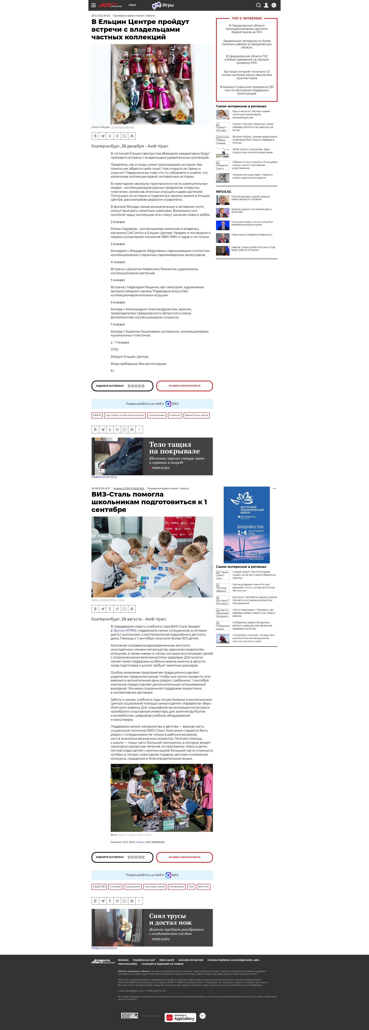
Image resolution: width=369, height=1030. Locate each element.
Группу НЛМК (124, 630)
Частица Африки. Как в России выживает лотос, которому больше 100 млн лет (254, 587)
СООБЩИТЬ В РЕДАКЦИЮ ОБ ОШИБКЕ (163, 964)
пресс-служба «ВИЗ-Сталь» (108, 599)
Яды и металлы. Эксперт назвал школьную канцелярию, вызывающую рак (251, 114)
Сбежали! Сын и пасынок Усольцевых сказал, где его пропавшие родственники (255, 165)
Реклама (123, 960)
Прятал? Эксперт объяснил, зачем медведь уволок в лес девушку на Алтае (253, 127)
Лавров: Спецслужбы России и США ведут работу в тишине (253, 248)
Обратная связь (127, 964)
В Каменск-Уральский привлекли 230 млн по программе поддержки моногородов (247, 90)
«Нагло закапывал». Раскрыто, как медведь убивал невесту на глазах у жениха (254, 612)
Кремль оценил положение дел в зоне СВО (251, 210)
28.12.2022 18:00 (100, 15)
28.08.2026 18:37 (100, 488)
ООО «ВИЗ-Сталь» (133, 842)
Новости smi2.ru (104, 477)
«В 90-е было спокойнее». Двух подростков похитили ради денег (253, 151)
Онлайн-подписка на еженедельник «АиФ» (234, 960)
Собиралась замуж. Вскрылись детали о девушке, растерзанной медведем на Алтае (252, 625)
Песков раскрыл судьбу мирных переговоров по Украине (250, 198)
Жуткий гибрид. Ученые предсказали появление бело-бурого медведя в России (255, 139)
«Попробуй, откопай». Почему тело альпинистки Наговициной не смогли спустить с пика (254, 638)
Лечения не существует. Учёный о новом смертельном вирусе (253, 176)
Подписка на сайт (144, 960)
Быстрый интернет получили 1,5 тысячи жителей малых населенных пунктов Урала (246, 75)
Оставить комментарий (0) (184, 386)
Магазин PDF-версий (191, 960)
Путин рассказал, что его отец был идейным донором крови (252, 223)
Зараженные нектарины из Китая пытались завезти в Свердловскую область (247, 44)
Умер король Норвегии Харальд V (251, 234)
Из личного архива (122, 127)
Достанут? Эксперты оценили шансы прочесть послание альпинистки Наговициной (255, 600)
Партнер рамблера (151, 1016)
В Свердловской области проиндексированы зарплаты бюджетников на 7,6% (247, 29)
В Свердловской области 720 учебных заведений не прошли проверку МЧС (247, 60)
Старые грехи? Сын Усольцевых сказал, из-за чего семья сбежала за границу (254, 574)
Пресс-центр (166, 960)
